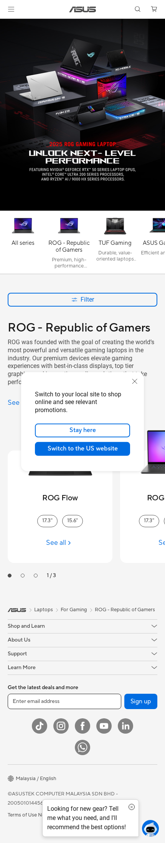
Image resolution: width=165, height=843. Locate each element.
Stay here (82, 430)
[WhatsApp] (82, 747)
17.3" (47, 520)
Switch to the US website (83, 448)
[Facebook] (82, 726)
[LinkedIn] (125, 726)
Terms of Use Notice (30, 815)
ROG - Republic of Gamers (125, 610)
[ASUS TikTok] (39, 726)
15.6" (72, 520)
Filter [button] (87, 299)
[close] (135, 381)
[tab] (10, 575)
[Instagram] (61, 726)
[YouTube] (104, 726)
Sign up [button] (140, 701)
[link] (82, 9)
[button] (11, 9)
